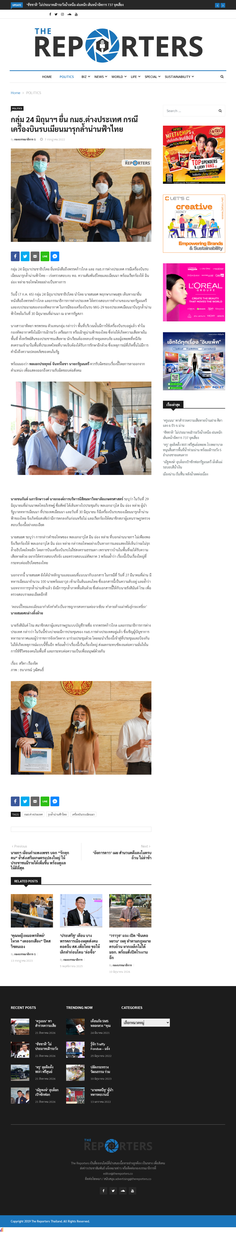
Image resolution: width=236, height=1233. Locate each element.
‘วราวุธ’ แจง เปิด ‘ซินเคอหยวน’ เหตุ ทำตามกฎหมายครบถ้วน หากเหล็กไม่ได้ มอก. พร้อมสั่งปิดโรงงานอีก (130, 946)
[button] (217, 5)
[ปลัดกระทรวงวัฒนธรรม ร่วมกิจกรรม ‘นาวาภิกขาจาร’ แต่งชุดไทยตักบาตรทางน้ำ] (76, 1073)
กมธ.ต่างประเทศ (33, 814)
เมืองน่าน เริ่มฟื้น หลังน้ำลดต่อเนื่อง (185, 474)
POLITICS (67, 76)
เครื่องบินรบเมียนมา (83, 814)
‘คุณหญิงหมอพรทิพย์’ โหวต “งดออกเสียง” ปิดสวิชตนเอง (31, 941)
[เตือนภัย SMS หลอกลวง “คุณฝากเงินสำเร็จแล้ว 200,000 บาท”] (76, 1027)
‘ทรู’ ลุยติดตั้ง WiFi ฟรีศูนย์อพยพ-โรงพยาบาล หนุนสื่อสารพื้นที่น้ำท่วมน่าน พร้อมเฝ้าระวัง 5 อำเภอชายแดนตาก (193, 449)
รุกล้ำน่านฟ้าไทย (57, 814)
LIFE (134, 76)
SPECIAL (151, 76)
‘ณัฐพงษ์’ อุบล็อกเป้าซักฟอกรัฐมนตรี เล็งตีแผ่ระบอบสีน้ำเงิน (192, 464)
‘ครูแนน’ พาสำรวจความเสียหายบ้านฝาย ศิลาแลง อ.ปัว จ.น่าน (192, 422)
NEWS (99, 76)
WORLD (117, 76)
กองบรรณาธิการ (73, 959)
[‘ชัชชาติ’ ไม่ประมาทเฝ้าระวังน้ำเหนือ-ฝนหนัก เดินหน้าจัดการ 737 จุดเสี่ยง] (21, 1050)
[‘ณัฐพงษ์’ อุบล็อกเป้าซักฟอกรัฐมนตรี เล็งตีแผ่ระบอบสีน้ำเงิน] (21, 1096)
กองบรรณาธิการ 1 (25, 139)
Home (47, 76)
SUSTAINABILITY (177, 76)
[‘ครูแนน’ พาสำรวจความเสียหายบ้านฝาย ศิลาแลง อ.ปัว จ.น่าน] (21, 1027)
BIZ (84, 76)
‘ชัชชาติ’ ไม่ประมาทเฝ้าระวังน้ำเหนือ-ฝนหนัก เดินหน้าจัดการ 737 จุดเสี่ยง (75, 5)
